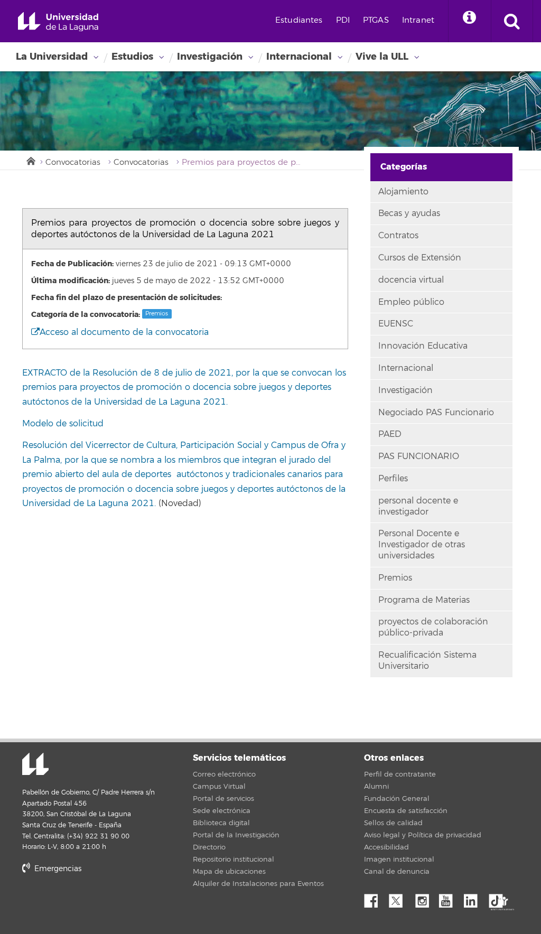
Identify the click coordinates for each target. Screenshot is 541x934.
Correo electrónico (224, 774)
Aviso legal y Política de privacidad (422, 835)
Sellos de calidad (393, 823)
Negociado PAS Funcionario (436, 412)
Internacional (299, 56)
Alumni (376, 786)
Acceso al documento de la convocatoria (124, 332)
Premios (156, 313)
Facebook (375, 898)
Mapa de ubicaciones (229, 871)
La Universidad (52, 56)
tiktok (499, 898)
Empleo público (411, 302)
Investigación (209, 56)
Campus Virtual (219, 786)
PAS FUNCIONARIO (418, 456)
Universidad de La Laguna (58, 22)
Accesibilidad (386, 847)
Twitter (400, 898)
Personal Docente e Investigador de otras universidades (421, 544)
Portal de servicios (223, 799)
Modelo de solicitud (63, 423)
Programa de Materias (424, 600)
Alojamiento (403, 191)
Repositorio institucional (233, 859)
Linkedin (474, 898)
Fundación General (397, 799)
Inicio (30, 160)
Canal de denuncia (397, 871)
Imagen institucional (399, 859)
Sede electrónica (221, 811)
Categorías (403, 166)
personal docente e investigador (418, 506)
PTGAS (376, 20)
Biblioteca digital (221, 823)
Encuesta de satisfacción (405, 811)
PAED (390, 434)
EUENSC (395, 324)
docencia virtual (411, 280)
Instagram (425, 898)
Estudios (132, 56)
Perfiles (393, 478)
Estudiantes (299, 20)
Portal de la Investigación (236, 835)
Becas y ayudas (409, 213)
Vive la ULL (382, 56)
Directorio (209, 847)
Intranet (418, 20)
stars (101, 904)
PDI (343, 20)
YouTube (450, 898)
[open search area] (512, 21)
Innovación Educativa (423, 346)
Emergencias (56, 868)
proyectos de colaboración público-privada (433, 627)
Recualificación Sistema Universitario (427, 660)
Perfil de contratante (400, 774)
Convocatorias (72, 162)
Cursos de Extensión (419, 258)
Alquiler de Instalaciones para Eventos (258, 884)
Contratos (398, 235)
